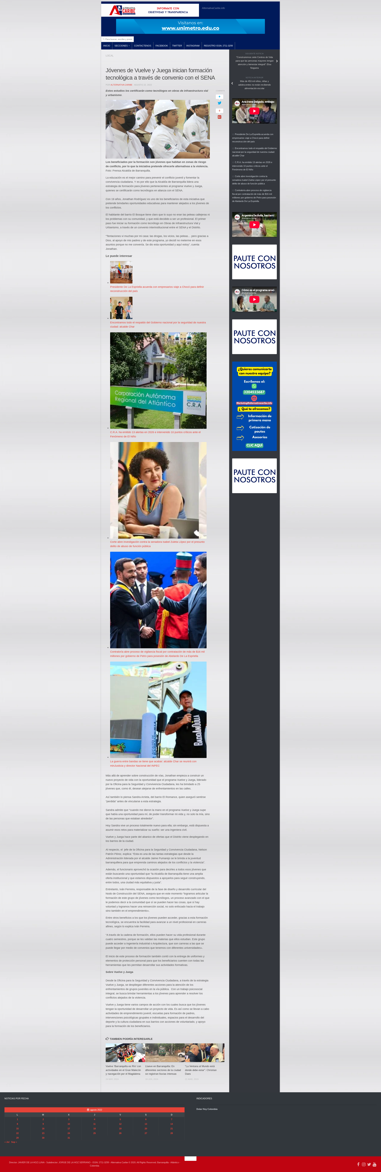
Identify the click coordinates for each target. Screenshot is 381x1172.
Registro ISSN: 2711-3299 (218, 45)
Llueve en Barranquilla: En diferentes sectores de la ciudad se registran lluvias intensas (163, 1070)
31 (69, 1138)
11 (94, 1124)
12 (120, 1124)
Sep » (14, 1142)
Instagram (193, 45)
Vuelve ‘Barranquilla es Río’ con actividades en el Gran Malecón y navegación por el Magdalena (123, 1070)
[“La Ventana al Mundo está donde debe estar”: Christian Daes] (204, 1052)
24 (69, 1133)
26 (120, 1133)
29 (17, 1138)
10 (69, 1124)
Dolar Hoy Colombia (206, 1109)
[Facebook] (358, 1164)
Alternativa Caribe (121, 85)
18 (94, 1128)
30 (43, 1138)
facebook (162, 45)
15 (17, 1128)
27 (146, 1133)
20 (146, 1128)
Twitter (177, 45)
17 (69, 1128)
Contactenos (142, 45)
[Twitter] (369, 1164)
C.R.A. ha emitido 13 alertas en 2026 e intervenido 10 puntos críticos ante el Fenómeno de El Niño (252, 166)
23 (43, 1133)
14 (171, 1124)
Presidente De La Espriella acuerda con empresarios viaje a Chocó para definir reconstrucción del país (252, 138)
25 (94, 1133)
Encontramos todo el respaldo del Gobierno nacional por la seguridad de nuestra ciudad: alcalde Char (254, 152)
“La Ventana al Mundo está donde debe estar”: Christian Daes (201, 1070)
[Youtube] (374, 1164)
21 (171, 1128)
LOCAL (110, 55)
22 (17, 1133)
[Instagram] (364, 1164)
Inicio (106, 45)
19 (120, 1128)
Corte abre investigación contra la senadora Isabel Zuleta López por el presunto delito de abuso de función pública (254, 180)
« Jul (6, 1142)
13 (146, 1124)
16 (43, 1128)
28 (171, 1133)
